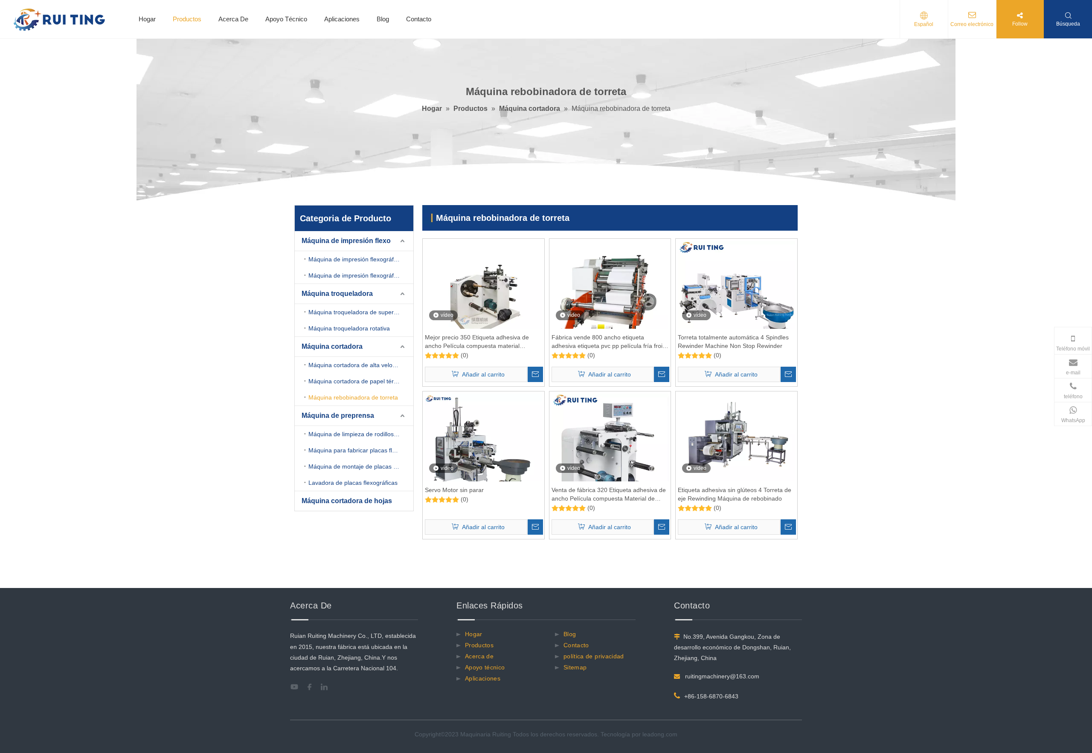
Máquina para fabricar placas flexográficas (360, 450)
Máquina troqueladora (337, 293)
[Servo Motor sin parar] (483, 451)
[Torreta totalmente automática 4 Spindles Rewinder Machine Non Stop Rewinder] (736, 298)
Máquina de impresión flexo (346, 240)
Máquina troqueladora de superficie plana (360, 312)
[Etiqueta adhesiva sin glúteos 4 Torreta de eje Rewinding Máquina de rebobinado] (736, 437)
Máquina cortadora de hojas (347, 500)
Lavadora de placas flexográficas (353, 482)
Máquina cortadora (332, 346)
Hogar (147, 19)
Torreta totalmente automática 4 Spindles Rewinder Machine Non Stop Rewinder (733, 341)
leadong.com (659, 734)
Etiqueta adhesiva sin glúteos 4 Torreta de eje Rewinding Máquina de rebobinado (734, 494)
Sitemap (575, 667)
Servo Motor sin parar (454, 490)
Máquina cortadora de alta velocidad (357, 365)
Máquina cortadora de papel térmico (357, 381)
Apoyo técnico (485, 667)
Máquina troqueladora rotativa (349, 328)
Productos (187, 19)
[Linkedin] (327, 687)
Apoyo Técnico (286, 19)
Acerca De (233, 19)
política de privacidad (593, 656)
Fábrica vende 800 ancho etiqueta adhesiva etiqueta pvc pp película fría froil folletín (608, 342)
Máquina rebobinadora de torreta (353, 397)
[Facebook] (312, 687)
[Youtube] (297, 687)
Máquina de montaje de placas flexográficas (360, 466)
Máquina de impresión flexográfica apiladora (360, 259)
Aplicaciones (342, 19)
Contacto (418, 19)
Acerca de (479, 656)
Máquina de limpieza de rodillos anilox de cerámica (360, 434)
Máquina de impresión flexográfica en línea (360, 275)
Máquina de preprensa (338, 415)
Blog (383, 19)
